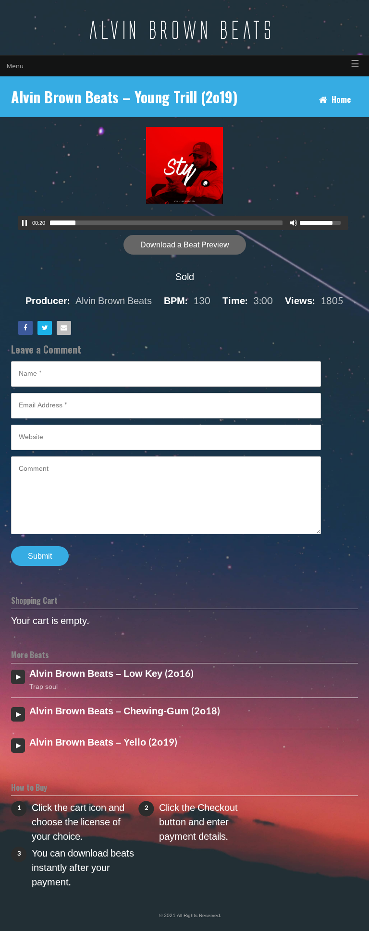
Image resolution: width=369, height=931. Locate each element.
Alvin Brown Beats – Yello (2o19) (103, 742)
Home (341, 99)
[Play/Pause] (24, 223)
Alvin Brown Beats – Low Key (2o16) (111, 674)
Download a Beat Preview (184, 245)
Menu (15, 66)
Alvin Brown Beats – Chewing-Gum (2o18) (124, 711)
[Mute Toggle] (293, 223)
